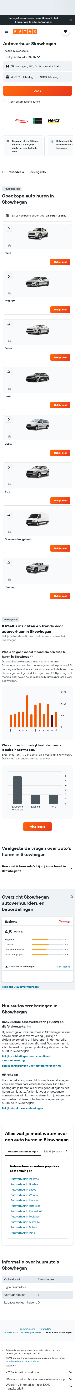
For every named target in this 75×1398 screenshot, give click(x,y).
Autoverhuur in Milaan (24, 1227)
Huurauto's (45, 1328)
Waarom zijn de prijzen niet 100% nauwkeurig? (28, 1386)
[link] (37, 826)
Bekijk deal (60, 261)
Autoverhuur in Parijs (23, 1232)
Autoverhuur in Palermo (25, 1179)
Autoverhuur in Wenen (24, 1195)
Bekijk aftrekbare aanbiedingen (22, 1108)
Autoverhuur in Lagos (23, 1189)
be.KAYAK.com (27, 1328)
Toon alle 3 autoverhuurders (20, 986)
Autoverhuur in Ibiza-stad (25, 1205)
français (46, 22)
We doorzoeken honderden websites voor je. (36, 1379)
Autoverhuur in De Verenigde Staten (23, 1332)
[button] (71, 20)
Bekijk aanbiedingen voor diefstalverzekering (31, 1065)
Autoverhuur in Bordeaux (26, 1184)
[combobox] (18, 51)
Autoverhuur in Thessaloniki (27, 1211)
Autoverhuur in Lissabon (25, 1200)
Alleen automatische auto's (24, 101)
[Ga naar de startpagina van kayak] (25, 31)
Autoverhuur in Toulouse (25, 1216)
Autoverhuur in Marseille (25, 1222)
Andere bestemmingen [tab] (23, 1151)
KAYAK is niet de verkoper (23, 1372)
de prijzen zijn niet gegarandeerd (22, 1361)
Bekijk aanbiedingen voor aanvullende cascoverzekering (26, 1058)
